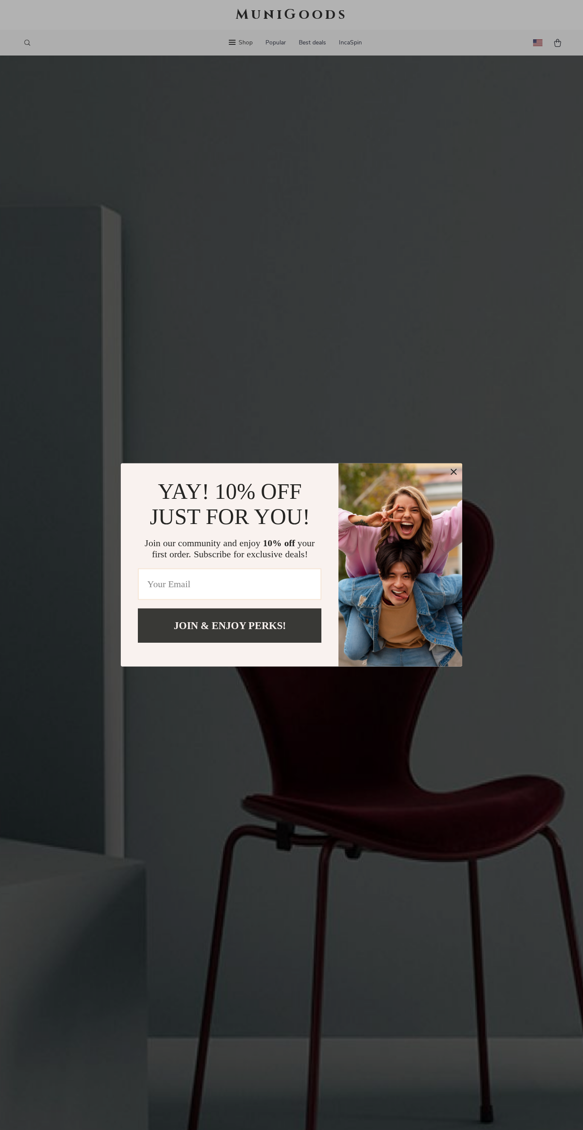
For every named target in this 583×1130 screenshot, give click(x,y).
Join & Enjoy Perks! (230, 625)
